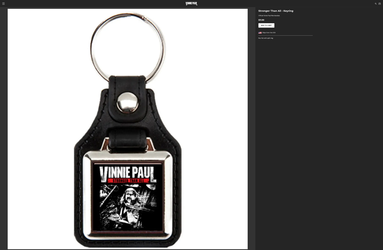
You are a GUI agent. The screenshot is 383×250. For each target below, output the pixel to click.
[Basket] (380, 4)
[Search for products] (376, 3)
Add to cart (266, 25)
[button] (3, 3)
